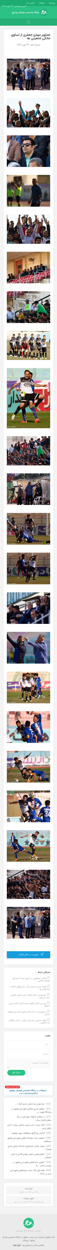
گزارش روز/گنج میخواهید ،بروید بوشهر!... (27, 1133)
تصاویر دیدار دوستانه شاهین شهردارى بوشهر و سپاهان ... (29, 1139)
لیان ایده (17, 1245)
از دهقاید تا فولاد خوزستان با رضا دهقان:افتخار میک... (34, 1118)
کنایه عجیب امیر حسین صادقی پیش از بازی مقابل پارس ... (29, 1126)
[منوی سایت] (28, 22)
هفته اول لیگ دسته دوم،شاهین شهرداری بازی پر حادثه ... (30, 1172)
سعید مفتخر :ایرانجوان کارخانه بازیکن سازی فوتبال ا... (29, 1147)
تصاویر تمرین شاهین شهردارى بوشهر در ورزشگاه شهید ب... (31, 1110)
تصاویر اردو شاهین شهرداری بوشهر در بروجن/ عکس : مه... (32, 1164)
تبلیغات (41, 3)
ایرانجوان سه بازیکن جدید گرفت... (30, 1104)
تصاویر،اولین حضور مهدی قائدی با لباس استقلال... (31, 1155)
